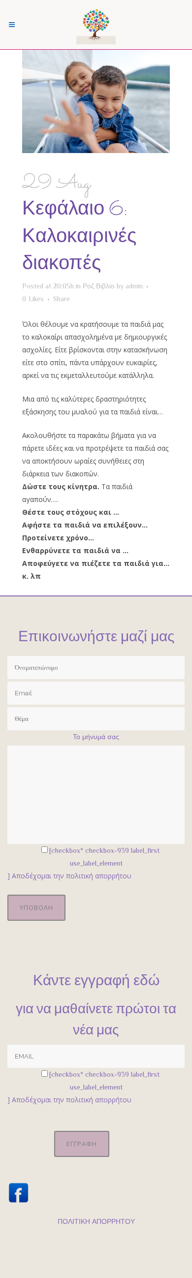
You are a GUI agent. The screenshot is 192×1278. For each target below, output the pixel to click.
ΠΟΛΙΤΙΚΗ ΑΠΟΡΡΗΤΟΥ (96, 1221)
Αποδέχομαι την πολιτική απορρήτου (71, 875)
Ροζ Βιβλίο (99, 286)
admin (134, 286)
